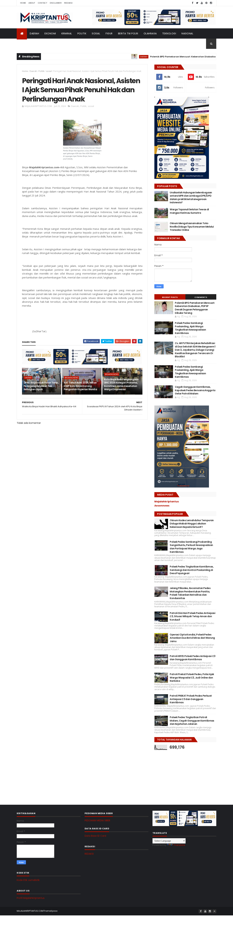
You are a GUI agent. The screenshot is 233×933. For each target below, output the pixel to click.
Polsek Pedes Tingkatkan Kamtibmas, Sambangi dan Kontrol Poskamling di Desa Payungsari (192, 570)
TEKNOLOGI (169, 33)
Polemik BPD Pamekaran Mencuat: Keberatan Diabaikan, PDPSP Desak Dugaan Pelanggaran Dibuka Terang (195, 308)
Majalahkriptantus (166, 501)
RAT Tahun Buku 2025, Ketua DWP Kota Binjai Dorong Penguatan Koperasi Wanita (80, 386)
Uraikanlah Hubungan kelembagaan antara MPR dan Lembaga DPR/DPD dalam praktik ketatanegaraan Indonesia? (191, 197)
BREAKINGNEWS (71, 377)
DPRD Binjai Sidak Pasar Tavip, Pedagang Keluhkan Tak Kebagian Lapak (41, 386)
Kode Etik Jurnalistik (28, 880)
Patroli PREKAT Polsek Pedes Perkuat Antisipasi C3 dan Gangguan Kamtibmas (191, 699)
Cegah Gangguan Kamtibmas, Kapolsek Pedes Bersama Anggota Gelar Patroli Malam (195, 390)
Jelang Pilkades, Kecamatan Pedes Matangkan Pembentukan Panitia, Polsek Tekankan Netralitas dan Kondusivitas (190, 593)
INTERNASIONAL (28, 43)
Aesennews (161, 505)
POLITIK (81, 33)
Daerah (33, 71)
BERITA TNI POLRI (128, 33)
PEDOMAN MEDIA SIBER (97, 820)
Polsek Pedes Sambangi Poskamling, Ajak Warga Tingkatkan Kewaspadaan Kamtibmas (190, 328)
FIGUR (109, 33)
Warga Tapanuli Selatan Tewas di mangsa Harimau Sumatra (189, 211)
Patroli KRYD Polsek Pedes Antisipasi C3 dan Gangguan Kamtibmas (192, 657)
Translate (179, 845)
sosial (49, 71)
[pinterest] (206, 3)
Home (23, 3)
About (31, 3)
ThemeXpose (50, 910)
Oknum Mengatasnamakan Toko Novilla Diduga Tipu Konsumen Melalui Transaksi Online (192, 227)
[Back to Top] (214, 911)
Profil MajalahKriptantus (31, 898)
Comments (200, 297)
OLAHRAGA (150, 33)
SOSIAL (96, 33)
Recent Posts (170, 297)
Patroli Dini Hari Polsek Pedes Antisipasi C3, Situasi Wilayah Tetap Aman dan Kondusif (192, 616)
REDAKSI (89, 853)
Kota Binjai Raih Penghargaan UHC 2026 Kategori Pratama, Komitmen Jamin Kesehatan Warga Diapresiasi (121, 384)
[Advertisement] (180, 774)
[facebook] (192, 3)
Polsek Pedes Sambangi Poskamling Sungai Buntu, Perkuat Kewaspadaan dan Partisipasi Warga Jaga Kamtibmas (191, 547)
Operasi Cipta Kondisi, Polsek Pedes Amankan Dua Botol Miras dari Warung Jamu (192, 638)
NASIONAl (187, 33)
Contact (42, 3)
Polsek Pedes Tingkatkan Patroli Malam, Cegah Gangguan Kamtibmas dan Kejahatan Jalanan (192, 721)
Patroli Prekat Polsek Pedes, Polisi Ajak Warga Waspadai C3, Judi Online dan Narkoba (192, 678)
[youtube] (202, 3)
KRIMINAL (66, 33)
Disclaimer (56, 3)
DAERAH (34, 33)
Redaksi (68, 3)
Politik (41, 71)
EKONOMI (50, 33)
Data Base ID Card (95, 836)
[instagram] (211, 3)
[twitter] (197, 3)
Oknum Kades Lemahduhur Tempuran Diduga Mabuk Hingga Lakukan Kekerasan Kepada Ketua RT (192, 524)
